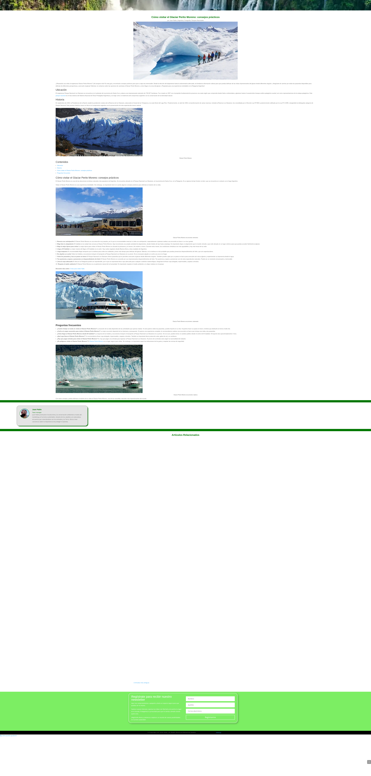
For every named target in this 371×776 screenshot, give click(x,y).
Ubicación (60, 165)
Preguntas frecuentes (63, 173)
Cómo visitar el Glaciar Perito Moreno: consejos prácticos (74, 170)
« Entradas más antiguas (141, 683)
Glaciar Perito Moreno (96, 341)
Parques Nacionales (197, 20)
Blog (215, 9)
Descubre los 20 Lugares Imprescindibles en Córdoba (156, 589)
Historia (59, 168)
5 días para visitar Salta (77, 268)
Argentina (181, 20)
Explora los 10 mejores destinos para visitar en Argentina (157, 670)
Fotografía (187, 20)
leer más (138, 515)
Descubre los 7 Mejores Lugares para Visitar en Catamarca (158, 509)
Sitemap (218, 733)
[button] (8, 736)
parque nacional (61, 95)
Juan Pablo (173, 20)
